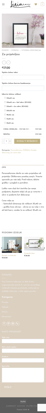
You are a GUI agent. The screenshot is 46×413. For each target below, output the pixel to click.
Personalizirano (16, 150)
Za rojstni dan (15, 152)
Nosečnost (6, 317)
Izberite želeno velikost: (11, 94)
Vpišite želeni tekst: (10, 72)
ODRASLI (15, 50)
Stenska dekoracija (31, 50)
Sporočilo (5, 366)
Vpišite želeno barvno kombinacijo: (16, 83)
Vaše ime (5, 337)
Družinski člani (29, 253)
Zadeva (5, 357)
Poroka (5, 302)
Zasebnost (11, 406)
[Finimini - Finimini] (20, 4)
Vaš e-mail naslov (9, 347)
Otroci (4, 312)
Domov (5, 50)
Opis (4, 167)
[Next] (44, 253)
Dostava (21, 406)
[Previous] (1, 253)
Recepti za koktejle (9, 255)
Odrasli (5, 307)
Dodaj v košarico (27, 141)
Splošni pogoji (33, 406)
